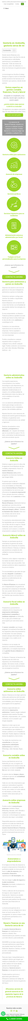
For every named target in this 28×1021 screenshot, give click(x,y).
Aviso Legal (6, 1014)
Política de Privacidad (14, 1014)
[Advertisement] (14, 25)
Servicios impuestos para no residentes (14, 215)
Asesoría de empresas (14, 174)
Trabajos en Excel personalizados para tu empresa (14, 258)
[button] (13, 50)
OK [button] (22, 4)
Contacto (13, 1015)
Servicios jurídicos (14, 194)
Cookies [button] (17, 4)
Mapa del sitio (18, 1015)
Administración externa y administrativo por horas (14, 236)
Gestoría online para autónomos (14, 154)
